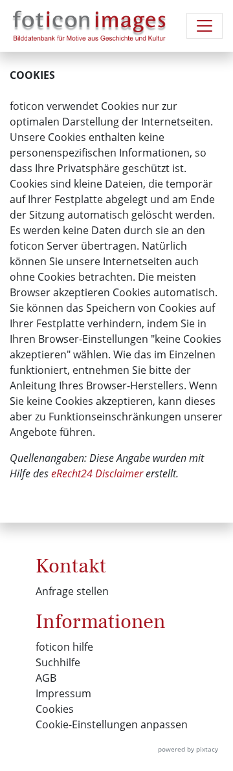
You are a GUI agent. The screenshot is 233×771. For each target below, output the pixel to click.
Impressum (63, 693)
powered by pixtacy (188, 749)
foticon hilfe (64, 647)
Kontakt (71, 566)
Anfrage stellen (72, 591)
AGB (46, 678)
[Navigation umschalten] (204, 26)
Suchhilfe (58, 662)
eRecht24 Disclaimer (97, 473)
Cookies (55, 709)
